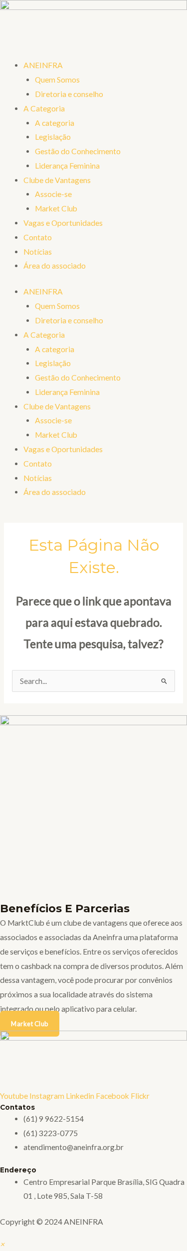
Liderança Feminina (67, 165)
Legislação (53, 136)
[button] (2, 1244)
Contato (37, 237)
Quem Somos (57, 79)
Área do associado (54, 265)
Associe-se (53, 194)
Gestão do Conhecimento (78, 151)
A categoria (54, 122)
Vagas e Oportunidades (63, 222)
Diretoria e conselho (69, 94)
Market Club (56, 208)
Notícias (37, 251)
